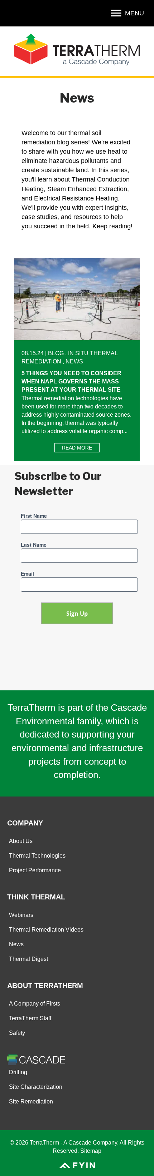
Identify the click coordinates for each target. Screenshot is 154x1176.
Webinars (21, 915)
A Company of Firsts (34, 1004)
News (74, 361)
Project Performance (35, 870)
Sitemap (90, 1151)
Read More (81, 448)
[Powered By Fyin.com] (77, 1165)
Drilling (18, 1072)
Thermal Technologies (37, 856)
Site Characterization (35, 1087)
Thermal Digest (28, 959)
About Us (21, 841)
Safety (17, 1033)
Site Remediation (31, 1101)
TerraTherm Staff (30, 1018)
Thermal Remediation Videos (46, 930)
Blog (56, 353)
